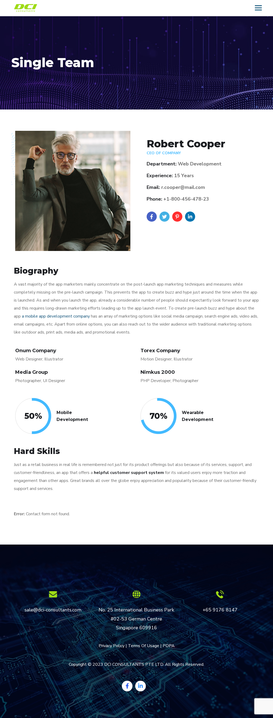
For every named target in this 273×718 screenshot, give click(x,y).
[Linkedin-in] (140, 686)
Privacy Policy (112, 646)
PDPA (169, 646)
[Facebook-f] (127, 686)
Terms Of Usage (143, 646)
